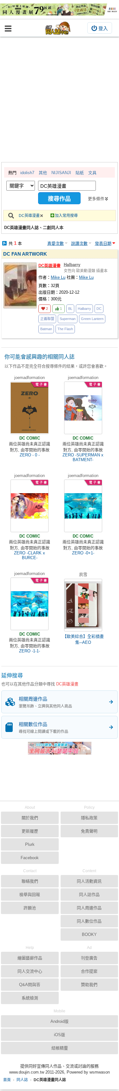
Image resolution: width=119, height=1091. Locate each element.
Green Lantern (92, 319)
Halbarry (72, 264)
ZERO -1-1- (29, 651)
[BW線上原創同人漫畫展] (59, 9)
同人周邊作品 (89, 907)
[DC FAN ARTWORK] (20, 285)
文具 (92, 172)
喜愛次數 (55, 243)
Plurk (30, 844)
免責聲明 (89, 831)
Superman (68, 319)
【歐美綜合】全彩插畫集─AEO (83, 639)
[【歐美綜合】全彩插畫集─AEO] (83, 605)
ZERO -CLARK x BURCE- (29, 555)
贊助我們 (89, 984)
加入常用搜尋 (66, 215)
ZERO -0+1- (83, 553)
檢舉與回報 (29, 894)
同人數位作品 (89, 921)
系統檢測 (30, 998)
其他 (43, 172)
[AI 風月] (59, 751)
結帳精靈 (59, 1048)
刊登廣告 (89, 958)
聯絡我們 (30, 881)
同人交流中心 (29, 971)
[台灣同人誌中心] (58, 28)
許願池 (29, 907)
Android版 (59, 1021)
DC (99, 308)
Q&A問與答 (29, 984)
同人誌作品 (89, 894)
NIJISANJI (61, 172)
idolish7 (27, 172)
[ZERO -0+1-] (83, 506)
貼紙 (80, 172)
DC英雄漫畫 (29, 215)
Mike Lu (58, 277)
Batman (46, 329)
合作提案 (89, 971)
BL (70, 308)
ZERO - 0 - (30, 455)
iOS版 (59, 1034)
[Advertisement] (59, 99)
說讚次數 (79, 243)
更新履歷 (30, 831)
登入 (103, 28)
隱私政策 (89, 817)
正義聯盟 (47, 319)
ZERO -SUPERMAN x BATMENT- (83, 457)
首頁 (7, 1080)
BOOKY (89, 934)
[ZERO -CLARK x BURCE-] (29, 506)
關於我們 (30, 817)
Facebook (30, 857)
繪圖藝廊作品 (29, 958)
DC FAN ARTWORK (25, 254)
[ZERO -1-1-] (29, 604)
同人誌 (22, 1080)
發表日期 (103, 243)
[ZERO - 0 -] (29, 408)
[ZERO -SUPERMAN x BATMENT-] (83, 408)
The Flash (65, 329)
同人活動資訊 (89, 881)
